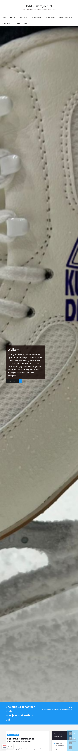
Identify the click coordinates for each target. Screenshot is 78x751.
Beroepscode (60, 750)
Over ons (12, 17)
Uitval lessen (22, 745)
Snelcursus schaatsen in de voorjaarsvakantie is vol (58, 709)
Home (4, 17)
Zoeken (26, 23)
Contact (17, 23)
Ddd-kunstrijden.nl (39, 6)
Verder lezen (12, 381)
